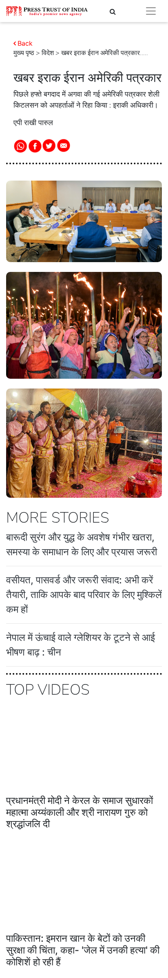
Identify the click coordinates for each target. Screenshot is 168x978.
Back (25, 43)
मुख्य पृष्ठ (23, 53)
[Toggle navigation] (151, 11)
